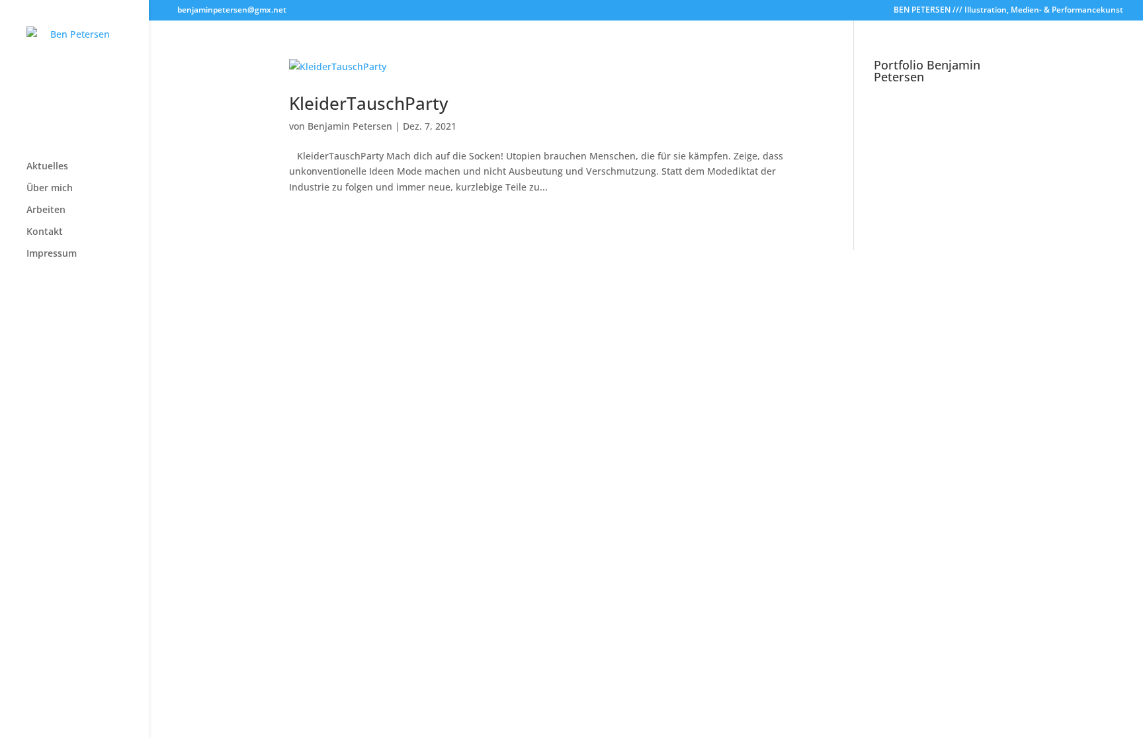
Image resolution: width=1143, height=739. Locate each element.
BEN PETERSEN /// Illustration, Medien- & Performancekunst (1008, 10)
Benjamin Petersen (350, 126)
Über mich (49, 188)
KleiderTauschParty (368, 103)
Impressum (51, 254)
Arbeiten (45, 210)
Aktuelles (47, 166)
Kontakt (44, 232)
